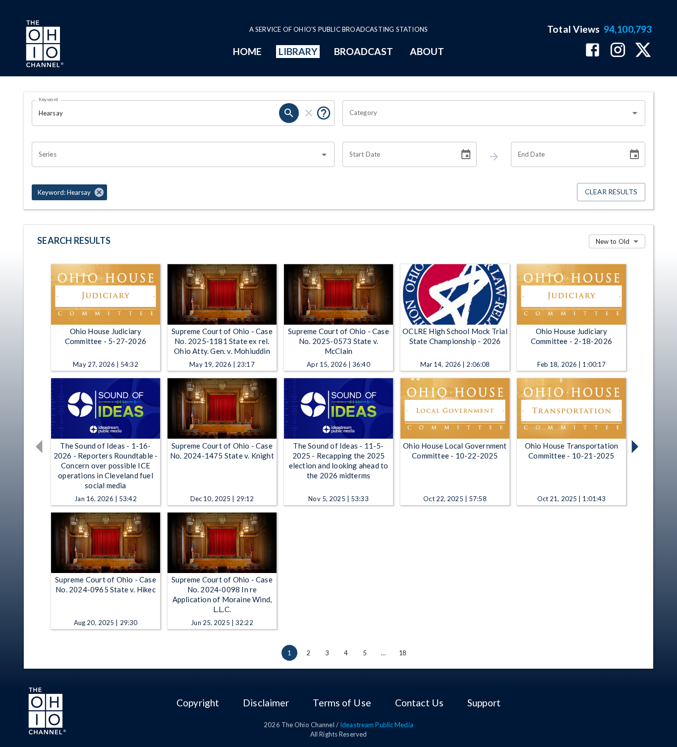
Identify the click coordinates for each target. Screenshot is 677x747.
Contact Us (419, 702)
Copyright (197, 702)
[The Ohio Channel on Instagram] (617, 50)
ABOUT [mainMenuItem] (427, 51)
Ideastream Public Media (376, 725)
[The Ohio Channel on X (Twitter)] (643, 50)
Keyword (48, 99)
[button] (69, 192)
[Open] (635, 113)
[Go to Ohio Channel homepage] (43, 45)
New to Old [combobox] (612, 241)
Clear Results (611, 191)
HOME (247, 51)
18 (402, 653)
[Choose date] (466, 155)
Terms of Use (342, 702)
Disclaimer (266, 702)
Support (484, 702)
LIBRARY (298, 51)
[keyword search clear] (309, 113)
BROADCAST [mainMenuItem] (364, 51)
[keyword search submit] (289, 113)
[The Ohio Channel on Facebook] (592, 50)
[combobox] (486, 113)
